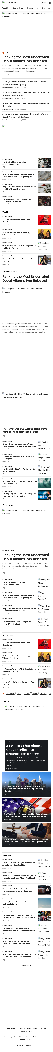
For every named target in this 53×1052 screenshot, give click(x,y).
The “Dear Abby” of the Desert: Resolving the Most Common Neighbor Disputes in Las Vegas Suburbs (26, 840)
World (5, 212)
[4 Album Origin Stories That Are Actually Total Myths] (44, 458)
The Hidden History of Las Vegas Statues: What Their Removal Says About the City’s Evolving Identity (24, 788)
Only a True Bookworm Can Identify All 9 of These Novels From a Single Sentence (25, 115)
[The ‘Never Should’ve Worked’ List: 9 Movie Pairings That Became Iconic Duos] (26, 409)
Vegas (27, 693)
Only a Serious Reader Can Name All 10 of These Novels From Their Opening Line (18, 175)
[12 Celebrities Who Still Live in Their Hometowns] (44, 220)
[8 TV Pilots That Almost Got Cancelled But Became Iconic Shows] (26, 722)
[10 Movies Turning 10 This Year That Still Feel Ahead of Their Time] (44, 483)
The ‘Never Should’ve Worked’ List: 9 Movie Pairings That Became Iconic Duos (24, 430)
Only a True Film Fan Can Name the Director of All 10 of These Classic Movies (19, 188)
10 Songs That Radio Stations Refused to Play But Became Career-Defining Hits (18, 890)
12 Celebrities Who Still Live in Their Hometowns (16, 220)
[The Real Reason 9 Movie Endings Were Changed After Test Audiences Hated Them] (44, 916)
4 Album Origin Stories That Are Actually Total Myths (18, 457)
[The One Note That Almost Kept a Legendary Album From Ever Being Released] (44, 929)
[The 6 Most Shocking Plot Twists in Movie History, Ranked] (44, 470)
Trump (43, 693)
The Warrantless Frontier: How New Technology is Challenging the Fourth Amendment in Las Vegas (26, 815)
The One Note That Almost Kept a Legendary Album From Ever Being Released (19, 929)
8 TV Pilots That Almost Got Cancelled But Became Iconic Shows (24, 749)
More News (7, 855)
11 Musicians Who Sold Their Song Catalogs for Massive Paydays (19, 247)
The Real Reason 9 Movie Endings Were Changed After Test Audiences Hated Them (19, 916)
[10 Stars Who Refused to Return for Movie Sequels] (44, 260)
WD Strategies (25, 1045)
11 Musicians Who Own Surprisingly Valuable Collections (16, 233)
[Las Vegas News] (10, 2)
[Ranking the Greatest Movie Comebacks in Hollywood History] (44, 903)
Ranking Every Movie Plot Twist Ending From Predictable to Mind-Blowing (19, 495)
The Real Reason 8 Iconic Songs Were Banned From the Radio (16, 200)
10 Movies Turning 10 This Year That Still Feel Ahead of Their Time (19, 482)
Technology (7, 505)
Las (19, 693)
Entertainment (11, 53)
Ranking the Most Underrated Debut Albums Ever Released (25, 59)
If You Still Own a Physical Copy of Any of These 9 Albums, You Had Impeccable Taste (19, 445)
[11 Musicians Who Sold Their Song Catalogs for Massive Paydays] (44, 247)
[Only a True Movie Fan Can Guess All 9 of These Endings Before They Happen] (44, 942)
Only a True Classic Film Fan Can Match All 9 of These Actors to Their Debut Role (18, 955)
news (35, 693)
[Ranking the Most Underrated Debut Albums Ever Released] (26, 31)
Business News (9, 271)
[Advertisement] (26, 361)
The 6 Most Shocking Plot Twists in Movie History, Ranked (18, 470)
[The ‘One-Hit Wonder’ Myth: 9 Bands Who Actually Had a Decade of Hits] (44, 864)
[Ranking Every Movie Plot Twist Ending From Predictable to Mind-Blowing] (44, 495)
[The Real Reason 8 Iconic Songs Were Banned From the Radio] (44, 201)
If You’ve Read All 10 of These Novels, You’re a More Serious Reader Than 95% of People (19, 877)
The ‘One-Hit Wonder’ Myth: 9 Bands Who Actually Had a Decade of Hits (18, 863)
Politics (5, 701)
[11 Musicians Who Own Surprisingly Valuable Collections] (44, 234)
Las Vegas (10, 693)
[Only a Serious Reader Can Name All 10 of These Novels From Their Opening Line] (44, 176)
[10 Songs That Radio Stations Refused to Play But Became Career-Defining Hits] (44, 890)
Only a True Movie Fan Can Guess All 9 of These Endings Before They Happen (17, 942)
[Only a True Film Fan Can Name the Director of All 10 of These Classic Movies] (44, 188)
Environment (8, 635)
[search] (37, 2)
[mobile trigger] (48, 3)
